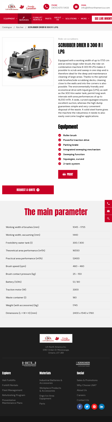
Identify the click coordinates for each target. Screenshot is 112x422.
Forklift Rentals (10, 385)
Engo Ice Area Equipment (47, 397)
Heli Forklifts (8, 380)
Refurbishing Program (13, 395)
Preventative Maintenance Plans (12, 401)
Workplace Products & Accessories (50, 389)
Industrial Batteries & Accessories (51, 381)
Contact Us (83, 400)
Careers (81, 395)
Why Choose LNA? (86, 385)
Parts (42, 403)
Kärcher (19, 27)
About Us (82, 390)
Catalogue (7, 27)
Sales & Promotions (87, 380)
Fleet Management (12, 390)
